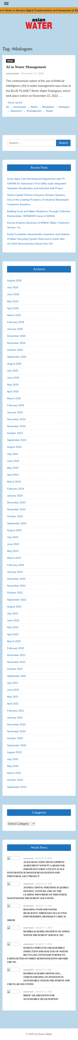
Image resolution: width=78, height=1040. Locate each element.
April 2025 (13, 391)
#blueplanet (48, 107)
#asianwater (20, 107)
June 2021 (13, 689)
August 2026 (14, 280)
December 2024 (16, 419)
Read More (15, 103)
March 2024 (14, 481)
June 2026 (13, 294)
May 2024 (13, 467)
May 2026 (13, 301)
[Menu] (6, 3)
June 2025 (13, 377)
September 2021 (16, 676)
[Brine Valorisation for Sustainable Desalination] (13, 995)
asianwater (12, 73)
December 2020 (16, 724)
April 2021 (13, 703)
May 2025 (13, 384)
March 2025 (14, 398)
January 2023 (15, 571)
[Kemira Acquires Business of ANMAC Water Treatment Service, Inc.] (13, 932)
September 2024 (16, 440)
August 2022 (14, 606)
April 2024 (13, 474)
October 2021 (15, 668)
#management (34, 111)
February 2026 (15, 322)
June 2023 (13, 544)
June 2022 (13, 620)
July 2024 (12, 454)
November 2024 (16, 426)
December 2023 (16, 502)
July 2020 (12, 759)
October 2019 (15, 779)
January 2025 (15, 412)
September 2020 (16, 745)
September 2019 (16, 786)
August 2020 (14, 752)
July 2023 (12, 537)
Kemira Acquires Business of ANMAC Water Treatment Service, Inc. (38, 225)
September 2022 (16, 599)
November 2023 (16, 509)
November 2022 (16, 585)
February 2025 (15, 405)
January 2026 (15, 329)
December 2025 (16, 335)
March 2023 (14, 557)
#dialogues (64, 107)
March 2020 (14, 773)
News (10, 61)
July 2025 (12, 370)
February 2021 (15, 710)
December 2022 (16, 578)
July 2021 (12, 682)
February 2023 (15, 565)
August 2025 (14, 363)
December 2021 (16, 655)
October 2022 (15, 592)
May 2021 (13, 696)
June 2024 (13, 460)
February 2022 (15, 648)
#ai (7, 107)
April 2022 (13, 634)
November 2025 (16, 343)
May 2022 (13, 627)
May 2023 (13, 551)
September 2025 (16, 356)
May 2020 (13, 766)
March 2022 (14, 641)
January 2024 (15, 495)
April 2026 (13, 308)
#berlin (34, 107)
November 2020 (16, 731)
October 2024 (15, 433)
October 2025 (15, 349)
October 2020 (15, 738)
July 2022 (12, 613)
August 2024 (14, 446)
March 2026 (14, 315)
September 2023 (16, 523)
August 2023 (14, 530)
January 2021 (15, 717)
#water (49, 111)
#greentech (16, 111)
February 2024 (15, 488)
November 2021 (16, 662)
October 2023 (15, 516)
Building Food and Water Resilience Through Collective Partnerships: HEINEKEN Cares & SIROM (38, 213)
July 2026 (12, 287)
